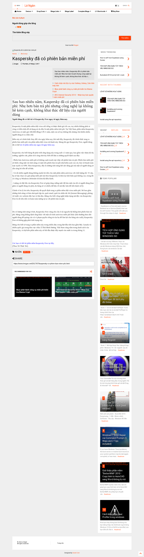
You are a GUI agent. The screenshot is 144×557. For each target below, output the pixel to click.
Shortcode (101, 11)
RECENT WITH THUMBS (110, 85)
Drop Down (41, 11)
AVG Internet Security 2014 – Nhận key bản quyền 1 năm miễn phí (73, 291)
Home (18, 11)
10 (104, 509)
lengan (19, 27)
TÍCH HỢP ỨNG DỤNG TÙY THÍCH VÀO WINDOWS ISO (113, 233)
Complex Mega (83, 11)
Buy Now (116, 11)
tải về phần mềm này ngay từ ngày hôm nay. (37, 145)
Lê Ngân (30, 5)
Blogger (76, 45)
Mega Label (69, 11)
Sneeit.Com (76, 553)
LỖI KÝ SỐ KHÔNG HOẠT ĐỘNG (111, 91)
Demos (28, 11)
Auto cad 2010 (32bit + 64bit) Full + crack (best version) (114, 405)
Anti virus (24, 54)
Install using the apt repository (110, 119)
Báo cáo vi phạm (18, 18)
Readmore (122, 213)
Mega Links (55, 11)
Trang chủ (60, 543)
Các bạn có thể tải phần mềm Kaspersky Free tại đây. (33, 243)
